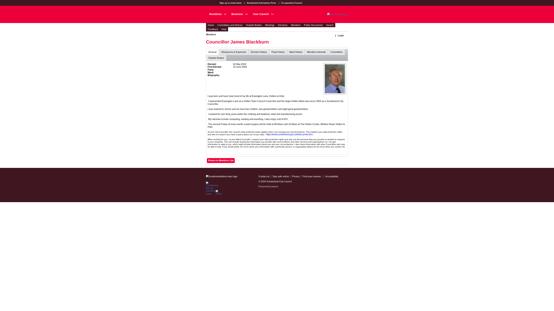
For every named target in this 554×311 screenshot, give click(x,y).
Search (330, 25)
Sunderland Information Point (261, 3)
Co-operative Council (291, 3)
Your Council (261, 14)
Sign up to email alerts (231, 3)
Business (237, 14)
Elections (283, 25)
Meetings (270, 25)
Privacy (296, 176)
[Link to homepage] (337, 14)
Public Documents (313, 25)
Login (341, 35)
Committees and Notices (230, 25)
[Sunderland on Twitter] (219, 193)
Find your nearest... (312, 176)
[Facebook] (209, 185)
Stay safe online (281, 176)
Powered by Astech (268, 186)
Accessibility (331, 176)
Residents (215, 14)
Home (211, 25)
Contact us (264, 176)
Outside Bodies (254, 25)
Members (296, 25)
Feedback (213, 29)
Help (223, 29)
